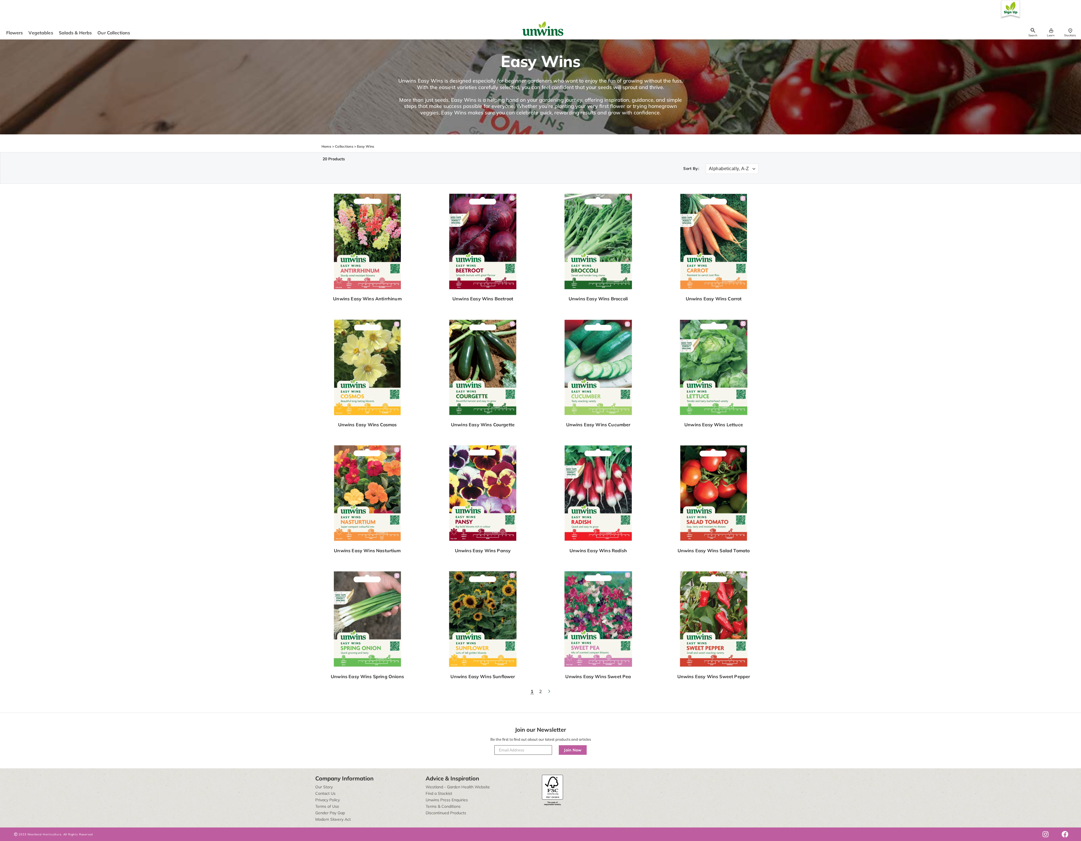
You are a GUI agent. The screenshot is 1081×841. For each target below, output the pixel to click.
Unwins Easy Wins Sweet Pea (598, 676)
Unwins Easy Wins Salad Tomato (714, 550)
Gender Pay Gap (330, 812)
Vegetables (40, 32)
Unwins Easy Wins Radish (598, 550)
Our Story (324, 786)
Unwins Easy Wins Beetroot (482, 298)
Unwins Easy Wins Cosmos (367, 424)
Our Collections (113, 32)
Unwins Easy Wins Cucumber (598, 424)
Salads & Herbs (75, 32)
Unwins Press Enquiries (447, 799)
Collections (344, 146)
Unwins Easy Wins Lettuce (713, 424)
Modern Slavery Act (333, 819)
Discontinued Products (446, 812)
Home (326, 146)
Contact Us (325, 793)
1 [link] (532, 691)
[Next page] (549, 691)
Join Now (573, 750)
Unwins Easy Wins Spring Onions (367, 676)
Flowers (14, 32)
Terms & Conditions (443, 806)
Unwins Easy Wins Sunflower (482, 676)
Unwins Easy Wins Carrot (714, 298)
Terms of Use (327, 806)
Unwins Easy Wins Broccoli (598, 298)
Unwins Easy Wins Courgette (483, 424)
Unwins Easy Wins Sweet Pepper (713, 676)
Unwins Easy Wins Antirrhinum (367, 298)
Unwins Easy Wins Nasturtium (367, 550)
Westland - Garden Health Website (458, 786)
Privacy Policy (327, 799)
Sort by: (691, 168)
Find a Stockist (439, 793)
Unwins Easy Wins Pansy (483, 550)
